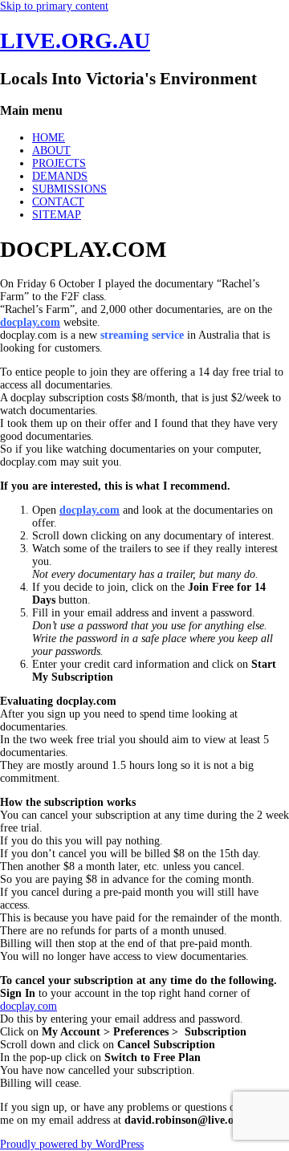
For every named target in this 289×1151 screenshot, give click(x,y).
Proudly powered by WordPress (72, 1144)
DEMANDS (60, 176)
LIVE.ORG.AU (75, 40)
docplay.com (28, 1006)
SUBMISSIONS (69, 189)
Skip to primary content (54, 6)
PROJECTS (59, 163)
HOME (48, 138)
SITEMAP (56, 215)
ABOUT (51, 150)
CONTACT (58, 202)
